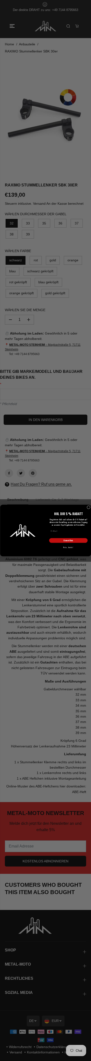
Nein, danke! (68, 548)
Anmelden (68, 540)
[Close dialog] (88, 507)
